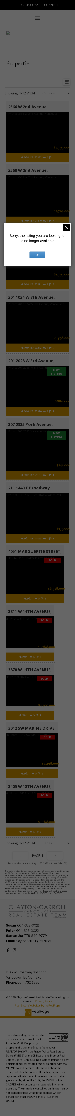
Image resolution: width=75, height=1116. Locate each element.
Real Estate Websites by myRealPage (37, 1005)
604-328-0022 (27, 5)
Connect (51, 5)
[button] (27, 5)
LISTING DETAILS (37, 152)
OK (38, 255)
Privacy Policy (43, 1001)
